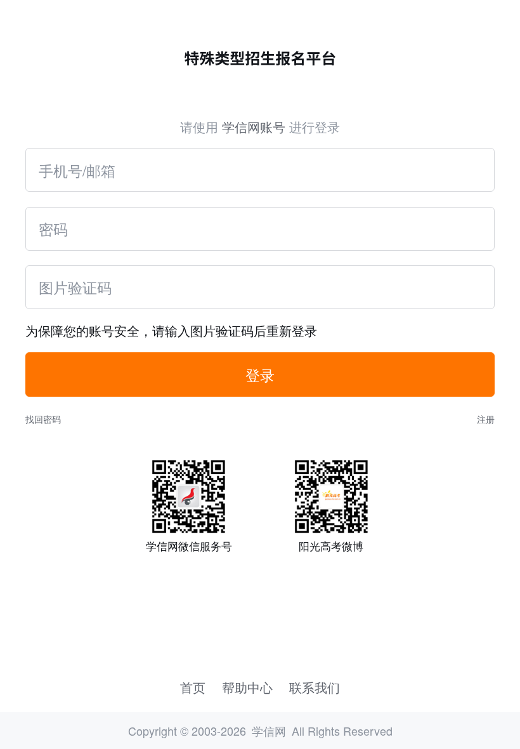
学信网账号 (253, 126)
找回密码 (43, 419)
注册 (486, 419)
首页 (192, 687)
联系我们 (314, 687)
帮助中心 (247, 687)
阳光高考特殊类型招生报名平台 (260, 58)
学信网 (269, 730)
